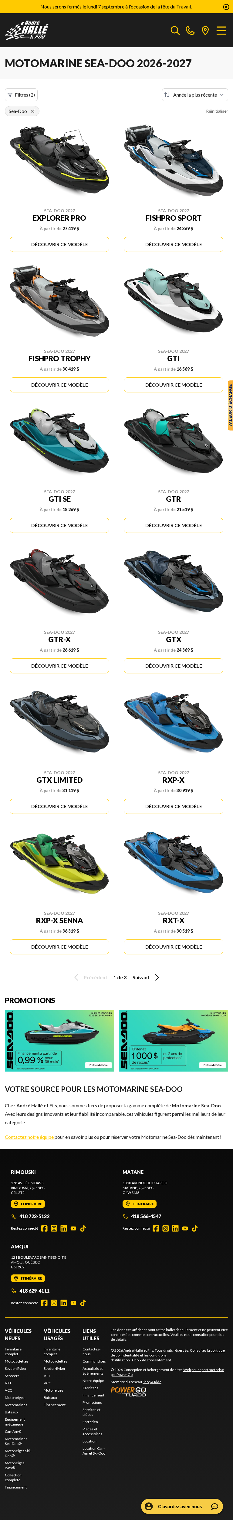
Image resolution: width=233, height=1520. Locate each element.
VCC (8, 1390)
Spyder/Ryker (16, 1368)
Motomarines (16, 1405)
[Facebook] (44, 1228)
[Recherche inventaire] (175, 30)
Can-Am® (13, 1431)
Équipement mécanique (15, 1421)
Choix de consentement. (152, 1360)
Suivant (141, 977)
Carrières (90, 1388)
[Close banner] (226, 7)
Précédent (95, 977)
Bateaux (11, 1412)
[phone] (190, 30)
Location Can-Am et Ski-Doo (94, 1451)
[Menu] (221, 30)
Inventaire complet (13, 1351)
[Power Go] (169, 1391)
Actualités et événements (93, 1371)
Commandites (94, 1361)
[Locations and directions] (205, 30)
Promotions (92, 1402)
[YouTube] (73, 1228)
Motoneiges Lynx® (15, 1465)
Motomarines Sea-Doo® (16, 1441)
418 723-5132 (34, 1216)
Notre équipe (93, 1380)
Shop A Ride (152, 1382)
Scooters (12, 1375)
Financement (16, 1487)
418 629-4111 (34, 1291)
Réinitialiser (217, 111)
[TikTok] (83, 1228)
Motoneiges (15, 1397)
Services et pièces (91, 1412)
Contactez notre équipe (29, 1137)
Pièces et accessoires (92, 1431)
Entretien (90, 1421)
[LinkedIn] (63, 1228)
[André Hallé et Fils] (35, 30)
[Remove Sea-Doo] (32, 111)
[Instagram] (54, 1228)
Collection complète (13, 1477)
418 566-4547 (146, 1216)
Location (89, 1441)
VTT (8, 1383)
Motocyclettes (17, 1361)
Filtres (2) (25, 94)
